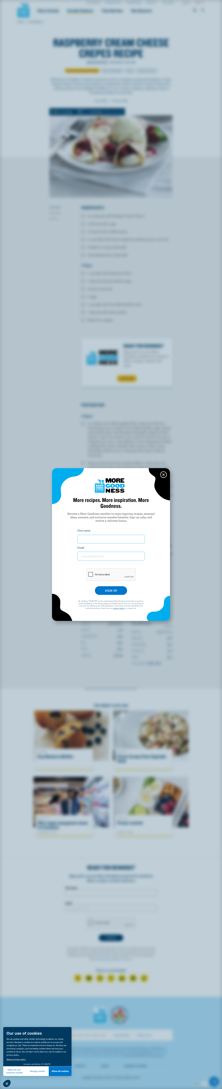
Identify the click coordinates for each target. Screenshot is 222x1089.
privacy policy (119, 608)
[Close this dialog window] (163, 474)
